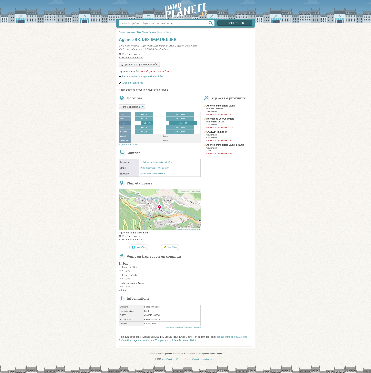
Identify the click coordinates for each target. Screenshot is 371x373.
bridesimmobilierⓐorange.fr (156, 168)
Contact (195, 359)
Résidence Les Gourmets (220, 119)
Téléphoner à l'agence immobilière (156, 162)
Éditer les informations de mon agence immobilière (183, 327)
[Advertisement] (227, 223)
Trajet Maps (172, 247)
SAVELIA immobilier (217, 132)
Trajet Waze (141, 247)
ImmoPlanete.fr (185, 10)
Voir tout (123, 290)
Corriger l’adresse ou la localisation (188, 229)
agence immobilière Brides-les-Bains (177, 340)
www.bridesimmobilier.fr (154, 174)
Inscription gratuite (208, 359)
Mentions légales (183, 359)
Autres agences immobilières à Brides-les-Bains (143, 90)
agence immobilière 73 (145, 340)
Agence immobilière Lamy (220, 105)
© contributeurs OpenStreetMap (189, 191)
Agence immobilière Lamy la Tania (225, 145)
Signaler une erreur (129, 144)
